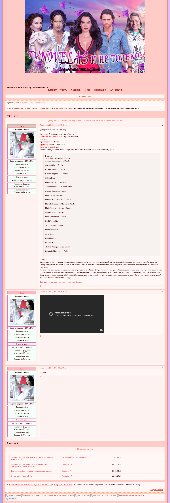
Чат (111, 90)
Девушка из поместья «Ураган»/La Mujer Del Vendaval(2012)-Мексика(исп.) (29, 465)
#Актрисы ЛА (67, 476)
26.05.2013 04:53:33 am (58, 368)
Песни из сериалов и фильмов (74, 457)
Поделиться (44, 125)
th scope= (113, 495)
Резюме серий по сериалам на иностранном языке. (31, 471)
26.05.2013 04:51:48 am (58, 292)
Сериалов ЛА (67, 464)
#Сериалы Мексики (63, 108)
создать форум (156, 490)
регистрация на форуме (72, 282)
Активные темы (85, 96)
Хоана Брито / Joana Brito (21, 476)
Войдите (23, 103)
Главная (52, 90)
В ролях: (48, 156)
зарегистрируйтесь (38, 103)
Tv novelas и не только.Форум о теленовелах (30, 108)
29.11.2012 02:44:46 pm (58, 125)
